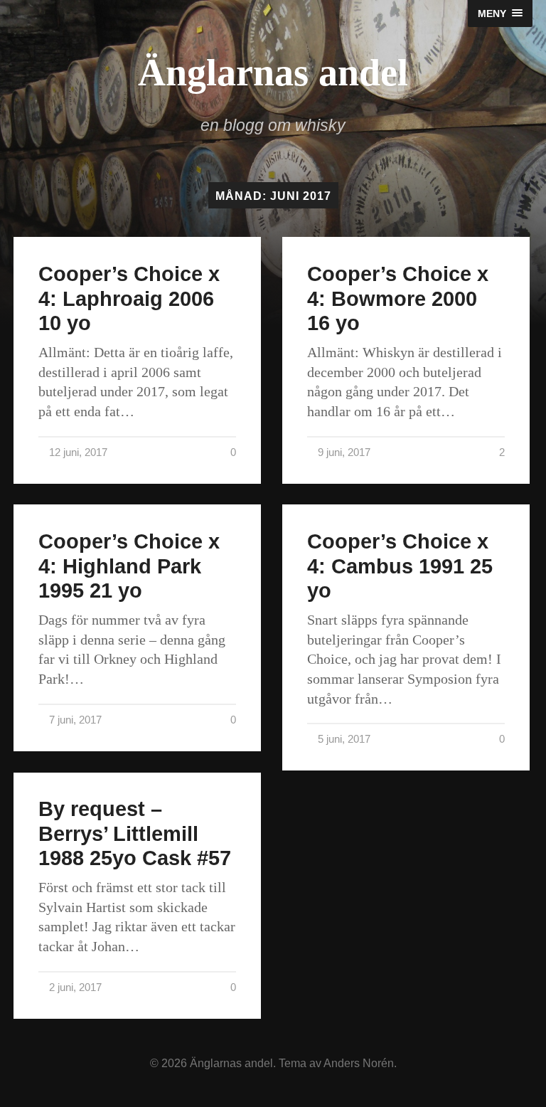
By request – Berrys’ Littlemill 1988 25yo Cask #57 (134, 833)
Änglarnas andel (273, 72)
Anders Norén (358, 1062)
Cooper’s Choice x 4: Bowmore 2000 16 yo (397, 298)
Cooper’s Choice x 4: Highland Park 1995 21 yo (129, 566)
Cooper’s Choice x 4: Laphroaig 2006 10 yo (129, 298)
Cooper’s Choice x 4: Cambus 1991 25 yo (400, 566)
